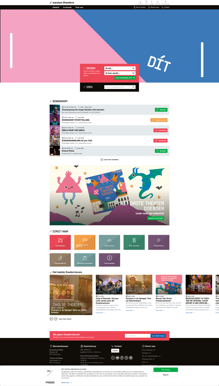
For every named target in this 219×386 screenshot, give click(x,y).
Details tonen (65, 382)
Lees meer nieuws (65, 319)
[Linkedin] (131, 358)
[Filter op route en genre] (120, 68)
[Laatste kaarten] (109, 120)
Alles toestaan (166, 369)
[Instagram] (126, 358)
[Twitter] (113, 358)
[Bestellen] (109, 110)
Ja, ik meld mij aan (158, 336)
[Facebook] (122, 358)
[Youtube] (117, 358)
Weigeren (166, 374)
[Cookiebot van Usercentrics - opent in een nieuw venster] (50, 382)
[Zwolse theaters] (63, 2)
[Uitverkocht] (109, 130)
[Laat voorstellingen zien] (134, 87)
